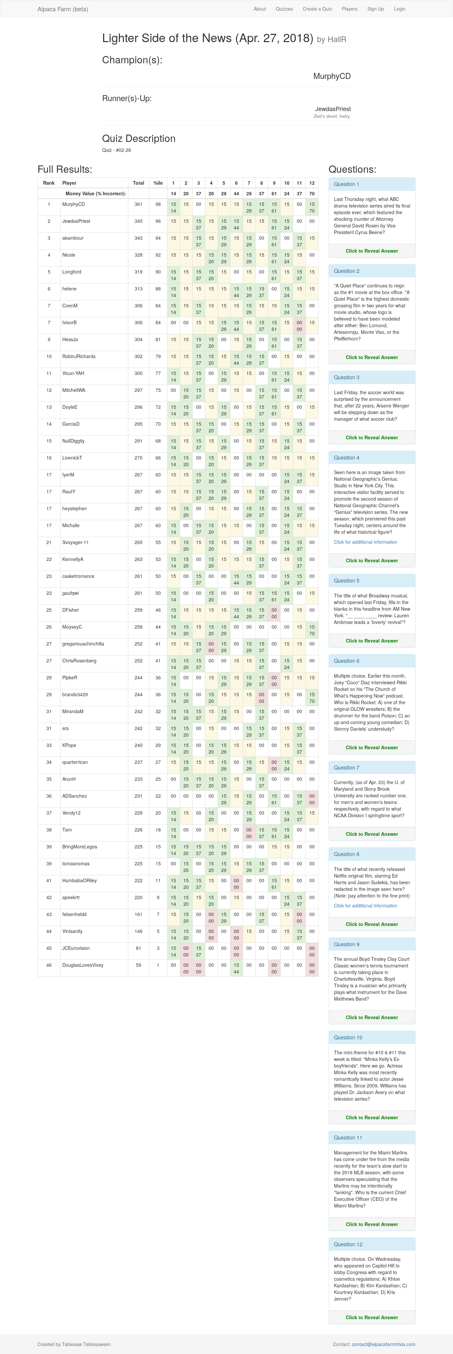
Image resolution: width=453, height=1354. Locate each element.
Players (349, 8)
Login (400, 8)
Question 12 (348, 1244)
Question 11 (348, 1137)
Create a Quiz (317, 8)
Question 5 (346, 580)
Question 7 (346, 767)
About (260, 8)
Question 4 (346, 457)
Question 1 (346, 184)
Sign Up (375, 8)
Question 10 (348, 1037)
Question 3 (346, 377)
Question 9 (346, 944)
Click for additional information (365, 541)
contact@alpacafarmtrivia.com (384, 1344)
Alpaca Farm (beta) (62, 8)
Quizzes (284, 8)
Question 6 (346, 660)
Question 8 (346, 854)
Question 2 (346, 271)
